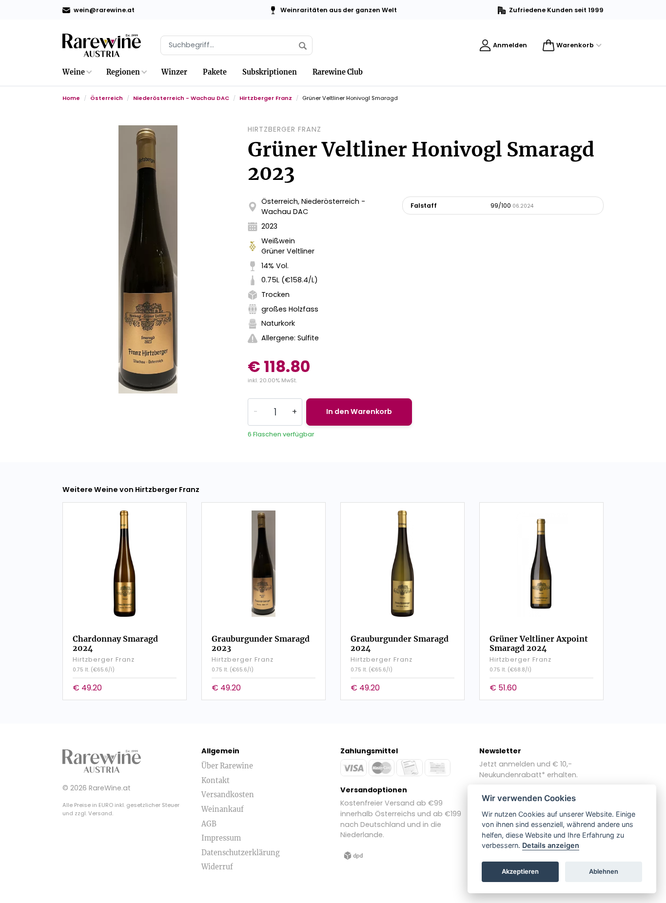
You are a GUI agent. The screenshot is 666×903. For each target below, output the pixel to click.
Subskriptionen (269, 72)
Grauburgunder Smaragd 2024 (400, 643)
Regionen (123, 72)
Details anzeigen (550, 846)
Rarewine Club (338, 72)
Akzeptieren (520, 872)
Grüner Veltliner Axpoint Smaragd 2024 (539, 643)
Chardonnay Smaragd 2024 (115, 643)
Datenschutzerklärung (240, 852)
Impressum (221, 838)
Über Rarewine (227, 766)
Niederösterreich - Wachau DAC (181, 98)
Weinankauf (222, 809)
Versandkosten (227, 794)
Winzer (174, 72)
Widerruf (217, 867)
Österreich (106, 98)
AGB (208, 824)
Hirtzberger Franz (265, 98)
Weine (73, 72)
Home (71, 98)
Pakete (215, 72)
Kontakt (215, 780)
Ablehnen (603, 872)
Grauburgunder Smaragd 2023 (261, 643)
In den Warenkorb (359, 411)
